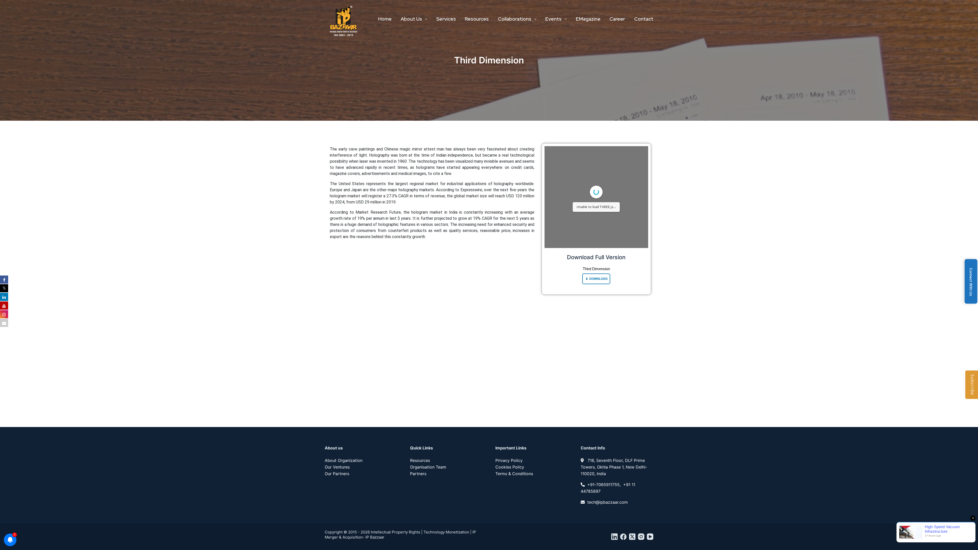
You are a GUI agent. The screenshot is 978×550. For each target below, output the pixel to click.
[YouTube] (650, 536)
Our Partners (337, 473)
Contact (643, 19)
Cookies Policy (509, 467)
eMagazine (588, 19)
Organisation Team (428, 467)
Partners (418, 473)
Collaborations (514, 19)
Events (553, 19)
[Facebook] (623, 536)
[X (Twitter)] (632, 536)
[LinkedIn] (614, 536)
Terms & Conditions (514, 473)
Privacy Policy (509, 460)
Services (446, 19)
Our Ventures (337, 467)
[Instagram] (641, 536)
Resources (477, 19)
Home (385, 19)
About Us (411, 19)
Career (617, 19)
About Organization (343, 460)
